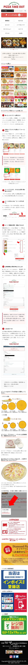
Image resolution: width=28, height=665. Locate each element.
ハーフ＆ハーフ (20, 25)
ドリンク (7, 33)
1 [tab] (10, 49)
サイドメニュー (7, 29)
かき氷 (20, 33)
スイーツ (21, 29)
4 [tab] (14, 49)
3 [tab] (13, 49)
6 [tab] (17, 49)
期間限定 (7, 20)
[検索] (25, 11)
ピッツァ (7, 25)
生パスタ (21, 20)
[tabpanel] (14, 42)
